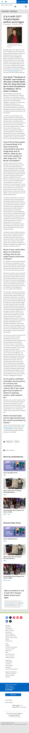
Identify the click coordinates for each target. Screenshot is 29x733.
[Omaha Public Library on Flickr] (10, 617)
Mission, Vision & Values (11, 637)
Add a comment (10, 450)
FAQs (6, 652)
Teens (8, 514)
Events (16, 442)
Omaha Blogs (5, 11)
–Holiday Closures (9, 657)
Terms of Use (9, 713)
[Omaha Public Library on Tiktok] (10, 621)
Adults (4, 475)
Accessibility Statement (14, 715)
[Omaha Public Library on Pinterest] (21, 617)
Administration (8, 628)
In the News (8, 663)
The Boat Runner (8, 428)
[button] (2, 1)
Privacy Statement (17, 713)
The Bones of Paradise (13, 70)
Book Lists (9, 442)
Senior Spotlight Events (10, 473)
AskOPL (7, 645)
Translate (24, 707)
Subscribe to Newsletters (11, 669)
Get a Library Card (9, 654)
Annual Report (8, 662)
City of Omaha (8, 700)
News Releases (9, 665)
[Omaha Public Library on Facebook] (7, 617)
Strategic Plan (8, 641)
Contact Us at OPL (10, 648)
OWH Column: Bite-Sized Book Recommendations (12, 491)
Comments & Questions (11, 647)
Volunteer (7, 677)
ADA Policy (8, 627)
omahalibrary (8, 24)
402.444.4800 (8, 689)
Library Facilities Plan (10, 635)
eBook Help (8, 650)
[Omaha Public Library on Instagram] (14, 617)
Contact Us (13, 694)
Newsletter (8, 667)
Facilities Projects (9, 634)
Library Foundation (9, 675)
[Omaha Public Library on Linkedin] (7, 621)
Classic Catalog (9, 702)
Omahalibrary (13, 11)
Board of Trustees (9, 630)
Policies (7, 639)
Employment (8, 632)
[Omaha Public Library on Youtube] (17, 617)
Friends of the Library (10, 673)
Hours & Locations (9, 655)
